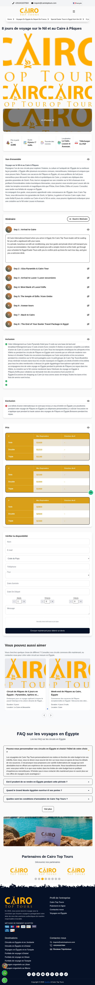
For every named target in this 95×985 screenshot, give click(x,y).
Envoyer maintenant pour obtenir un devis (47, 631)
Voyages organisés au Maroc (17, 968)
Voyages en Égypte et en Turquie (19, 950)
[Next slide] (50, 715)
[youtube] (43, 974)
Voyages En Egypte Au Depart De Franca (31, 19)
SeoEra (47, 982)
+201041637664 (22, 3)
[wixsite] (61, 974)
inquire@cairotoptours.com (45, 3)
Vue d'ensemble (13, 159)
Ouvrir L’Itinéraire (79, 219)
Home (9, 19)
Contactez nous (57, 910)
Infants (75, 598)
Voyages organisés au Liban (17, 964)
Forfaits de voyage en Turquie (18, 961)
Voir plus (48, 809)
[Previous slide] (44, 715)
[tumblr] (47, 974)
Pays (9, 572)
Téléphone (11, 567)
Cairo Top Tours (57, 902)
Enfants (47, 598)
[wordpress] (57, 974)
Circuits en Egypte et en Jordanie (19, 942)
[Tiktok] (66, 974)
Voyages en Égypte (58, 913)
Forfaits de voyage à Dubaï (16, 953)
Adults (19, 598)
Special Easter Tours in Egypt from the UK (66, 19)
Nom (9, 542)
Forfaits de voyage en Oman (17, 957)
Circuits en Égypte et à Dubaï (17, 946)
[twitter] (38, 974)
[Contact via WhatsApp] (4, 973)
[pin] (52, 974)
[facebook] (29, 974)
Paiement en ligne (57, 906)
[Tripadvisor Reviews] (91, 492)
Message (11, 608)
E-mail (10, 550)
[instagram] (33, 974)
